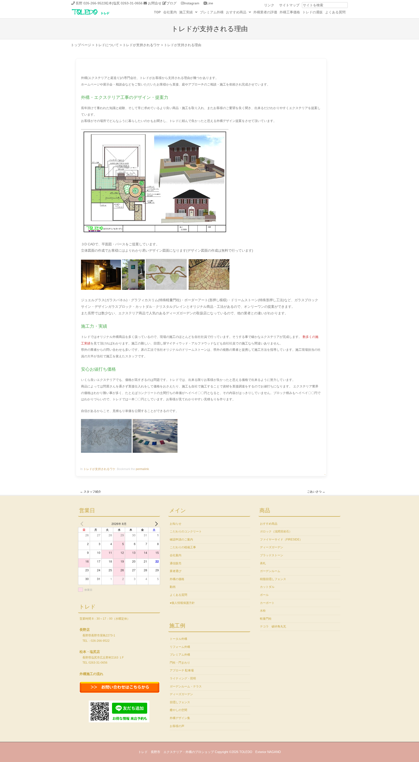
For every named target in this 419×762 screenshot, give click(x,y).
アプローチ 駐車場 (182, 670)
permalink (142, 469)
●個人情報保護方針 (182, 603)
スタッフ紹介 (90, 491)
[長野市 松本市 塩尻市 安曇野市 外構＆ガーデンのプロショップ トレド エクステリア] (96, 15)
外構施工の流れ (91, 674)
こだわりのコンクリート (186, 531)
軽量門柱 (266, 618)
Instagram (191, 3)
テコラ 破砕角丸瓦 (273, 626)
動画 (173, 587)
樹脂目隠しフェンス (273, 579)
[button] (188, 12)
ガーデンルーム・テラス (186, 686)
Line (210, 3)
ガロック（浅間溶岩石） (276, 531)
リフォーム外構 (180, 647)
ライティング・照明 (183, 678)
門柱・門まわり (180, 662)
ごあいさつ (316, 491)
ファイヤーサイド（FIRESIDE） (281, 539)
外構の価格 (177, 579)
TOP (157, 12)
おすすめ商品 (236, 12)
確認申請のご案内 (181, 539)
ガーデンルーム (270, 571)
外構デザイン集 (180, 718)
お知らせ (175, 523)
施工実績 (186, 12)
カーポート (267, 603)
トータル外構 (178, 639)
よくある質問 (335, 12)
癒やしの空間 (178, 710)
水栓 (263, 610)
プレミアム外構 (212, 12)
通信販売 (175, 563)
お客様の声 (177, 726)
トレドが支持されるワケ (99, 469)
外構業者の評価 (265, 12)
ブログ (171, 3)
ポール (264, 595)
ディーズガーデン (181, 694)
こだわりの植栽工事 (183, 547)
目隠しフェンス (180, 702)
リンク (269, 5)
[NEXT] (155, 523)
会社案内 (170, 12)
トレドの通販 (312, 12)
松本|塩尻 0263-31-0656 (124, 3)
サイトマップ (289, 5)
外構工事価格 (290, 12)
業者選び (175, 571)
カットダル (267, 587)
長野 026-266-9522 (90, 3)
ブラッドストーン (271, 555)
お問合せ (154, 3)
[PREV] (82, 523)
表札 (263, 563)
